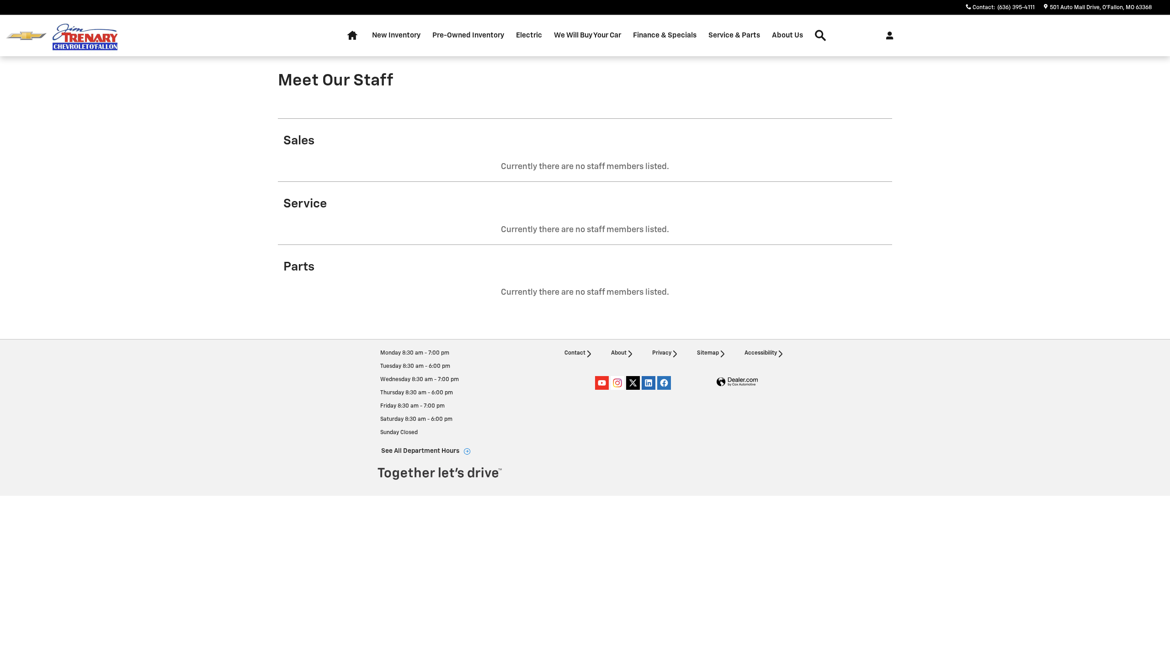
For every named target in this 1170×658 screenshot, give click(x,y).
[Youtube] (602, 383)
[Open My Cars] (887, 35)
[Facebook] (664, 383)
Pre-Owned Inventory (468, 35)
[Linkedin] (648, 383)
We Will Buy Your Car (587, 35)
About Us (787, 35)
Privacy (661, 353)
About (619, 353)
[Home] (26, 36)
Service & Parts (734, 35)
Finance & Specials (665, 35)
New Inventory (396, 35)
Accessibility (761, 353)
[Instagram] (617, 383)
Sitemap (708, 353)
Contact (574, 353)
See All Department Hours (420, 451)
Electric (529, 35)
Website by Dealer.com (737, 382)
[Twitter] (633, 383)
